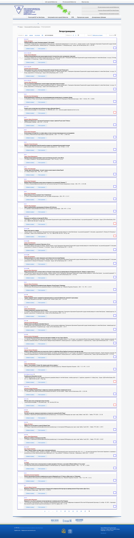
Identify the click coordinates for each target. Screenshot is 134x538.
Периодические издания (83, 17)
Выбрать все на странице (98, 35)
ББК (42, 35)
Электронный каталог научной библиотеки (58, 17)
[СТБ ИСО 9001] (71, 533)
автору (26, 35)
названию (31, 35)
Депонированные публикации (99, 17)
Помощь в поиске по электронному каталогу (109, 13)
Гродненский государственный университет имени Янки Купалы (31, 527)
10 (73, 35)
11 (69, 511)
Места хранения (41, 48)
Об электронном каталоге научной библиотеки (108, 7)
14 (81, 511)
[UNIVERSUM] (67, 521)
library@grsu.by (103, 533)
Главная (21, 26)
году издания (37, 35)
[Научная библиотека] (79, 520)
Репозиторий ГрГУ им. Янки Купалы (36, 17)
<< (44, 511)
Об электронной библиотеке (69, 2)
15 (85, 511)
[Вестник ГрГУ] (55, 521)
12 (73, 511)
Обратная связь (85, 2)
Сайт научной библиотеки (51, 2)
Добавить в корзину (30, 48)
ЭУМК (72, 17)
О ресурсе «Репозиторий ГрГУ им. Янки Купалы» (108, 10)
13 (77, 511)
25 (75, 35)
